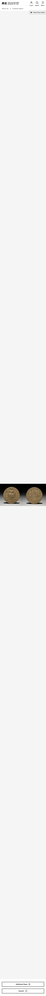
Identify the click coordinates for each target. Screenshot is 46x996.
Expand (21, 991)
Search (37, 5)
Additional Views (21, 984)
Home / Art (5, 8)
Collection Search (17, 8)
